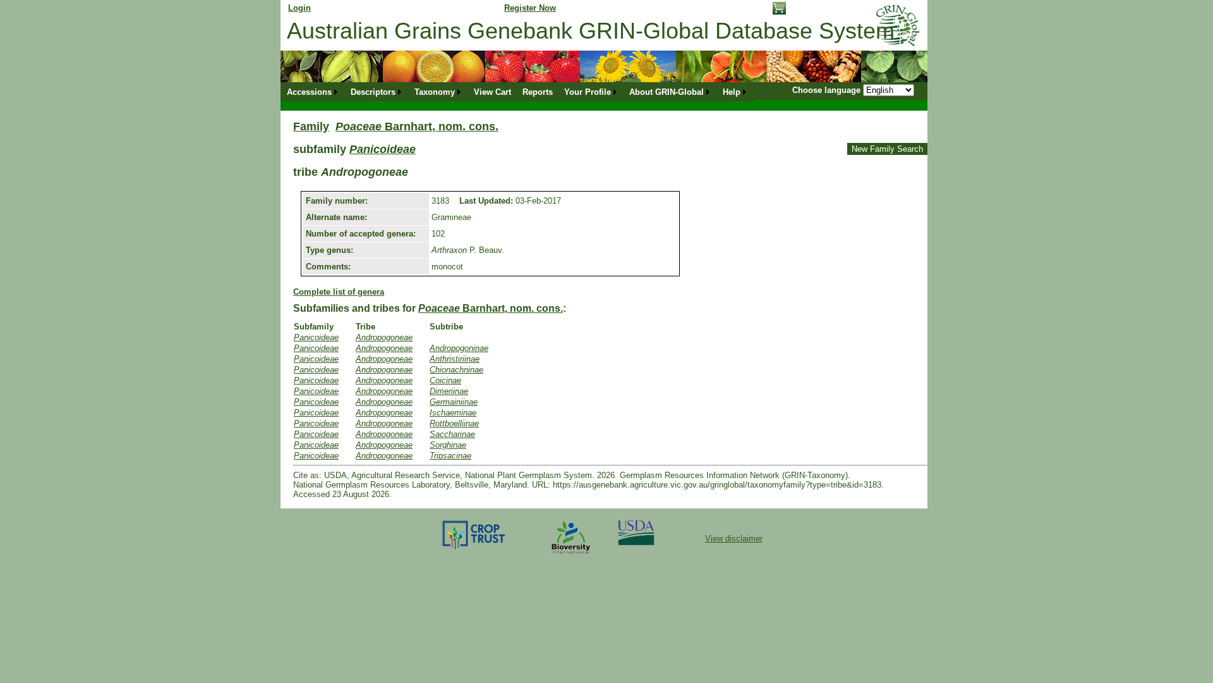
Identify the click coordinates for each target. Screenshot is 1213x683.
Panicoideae (382, 149)
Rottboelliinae (454, 423)
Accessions (309, 92)
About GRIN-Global (666, 92)
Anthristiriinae (455, 359)
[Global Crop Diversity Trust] (474, 548)
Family (311, 126)
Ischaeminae (453, 412)
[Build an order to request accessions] (779, 11)
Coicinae (445, 380)
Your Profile (587, 92)
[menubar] (517, 92)
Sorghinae (448, 445)
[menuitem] (313, 92)
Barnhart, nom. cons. (416, 126)
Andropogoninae (459, 348)
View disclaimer (734, 538)
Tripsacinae (450, 455)
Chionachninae (456, 369)
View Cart (492, 92)
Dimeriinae (449, 391)
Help (731, 92)
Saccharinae (452, 434)
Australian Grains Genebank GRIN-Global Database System (591, 31)
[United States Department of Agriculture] (636, 542)
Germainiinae (454, 402)
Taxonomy (434, 92)
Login (299, 8)
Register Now (530, 8)
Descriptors (373, 92)
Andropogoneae (384, 337)
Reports (537, 92)
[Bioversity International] (570, 555)
